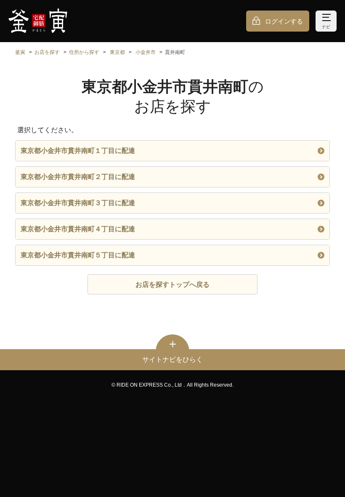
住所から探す (84, 52)
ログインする (284, 21)
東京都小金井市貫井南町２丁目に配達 (78, 176)
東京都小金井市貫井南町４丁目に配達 (78, 228)
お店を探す (47, 52)
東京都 (117, 52)
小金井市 (145, 52)
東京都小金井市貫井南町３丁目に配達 (78, 202)
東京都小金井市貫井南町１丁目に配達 (78, 150)
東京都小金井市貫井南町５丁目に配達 (78, 255)
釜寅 (20, 52)
